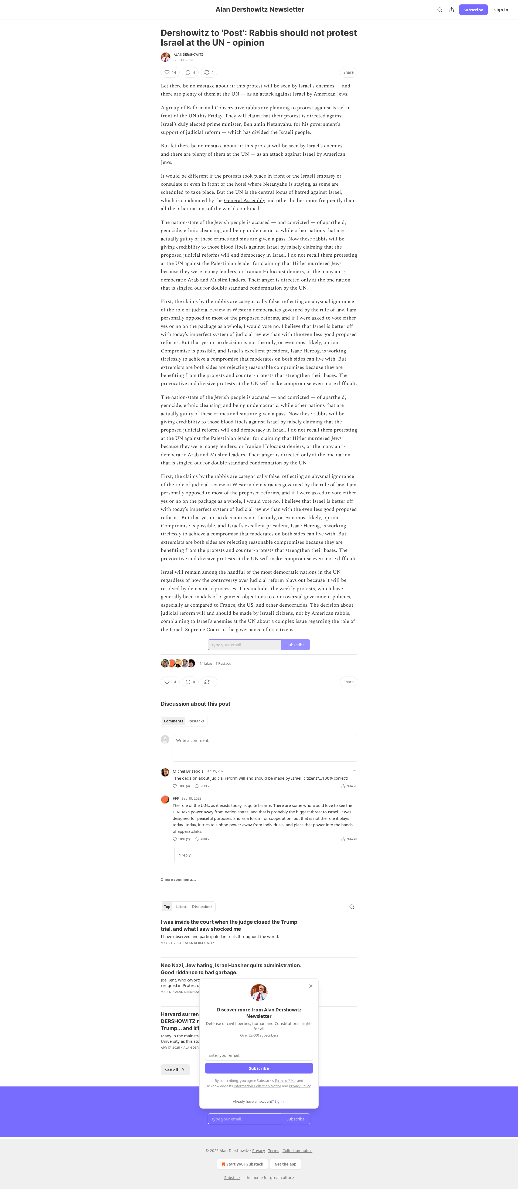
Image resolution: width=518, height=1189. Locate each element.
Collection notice (297, 1150)
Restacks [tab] (196, 721)
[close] (310, 986)
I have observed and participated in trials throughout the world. (220, 936)
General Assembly (244, 201)
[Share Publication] (451, 9)
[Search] (439, 9)
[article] (259, 935)
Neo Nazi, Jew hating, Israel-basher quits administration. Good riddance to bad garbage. (231, 969)
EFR (176, 798)
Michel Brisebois (188, 771)
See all (171, 1069)
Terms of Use (285, 1080)
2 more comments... (178, 879)
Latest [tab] (181, 906)
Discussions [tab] (202, 906)
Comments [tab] (173, 721)
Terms (273, 1150)
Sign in (501, 9)
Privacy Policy (300, 1085)
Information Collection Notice (257, 1085)
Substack (232, 1177)
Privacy (258, 1150)
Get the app (286, 1164)
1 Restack (223, 663)
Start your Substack (244, 1164)
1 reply (184, 855)
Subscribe (473, 9)
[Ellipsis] (354, 770)
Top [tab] (167, 906)
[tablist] (184, 721)
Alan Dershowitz (188, 54)
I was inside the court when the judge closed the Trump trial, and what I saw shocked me (229, 925)
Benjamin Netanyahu (267, 124)
